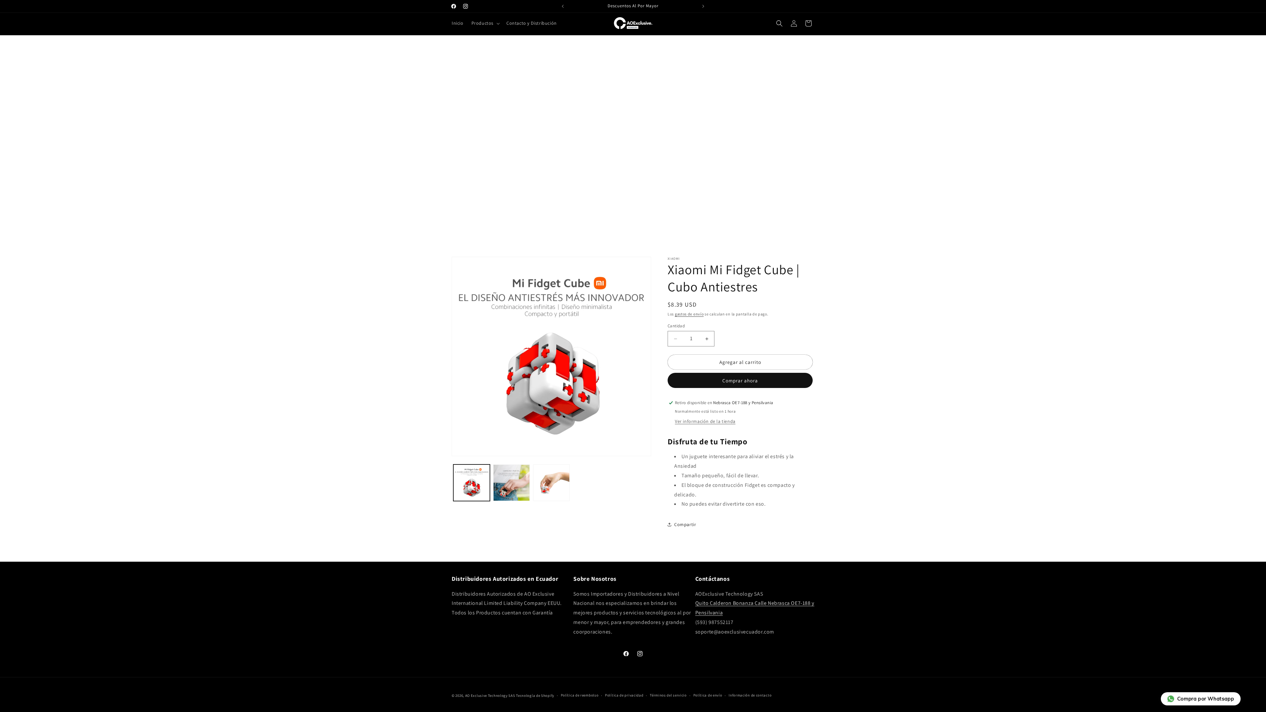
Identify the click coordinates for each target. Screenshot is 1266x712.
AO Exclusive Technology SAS (490, 695)
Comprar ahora (740, 380)
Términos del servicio (668, 695)
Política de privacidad (624, 695)
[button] (484, 23)
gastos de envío (689, 314)
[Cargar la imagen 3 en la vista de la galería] (551, 482)
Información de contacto (750, 695)
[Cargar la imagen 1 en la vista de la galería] (471, 482)
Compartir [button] (685, 524)
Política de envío (707, 695)
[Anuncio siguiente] (703, 6)
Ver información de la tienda (705, 421)
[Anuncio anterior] (563, 6)
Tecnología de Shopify (535, 695)
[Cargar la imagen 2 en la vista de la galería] (511, 482)
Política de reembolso (580, 695)
